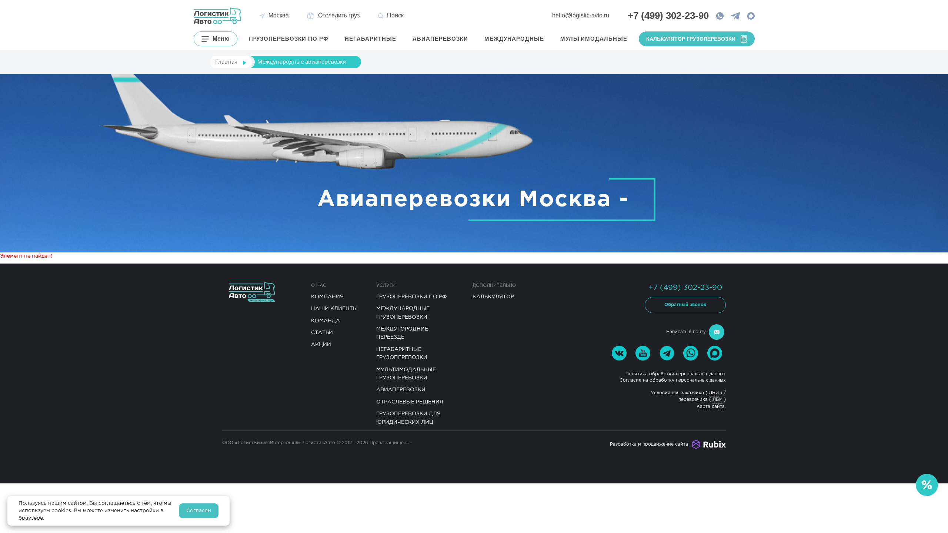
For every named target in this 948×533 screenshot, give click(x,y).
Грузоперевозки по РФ (411, 297)
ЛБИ (714, 393)
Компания (327, 297)
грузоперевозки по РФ (288, 39)
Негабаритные (371, 39)
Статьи (322, 333)
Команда (325, 321)
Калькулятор (493, 297)
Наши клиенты (334, 308)
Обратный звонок (685, 305)
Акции (321, 344)
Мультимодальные (594, 39)
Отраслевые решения (409, 402)
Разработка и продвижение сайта (649, 444)
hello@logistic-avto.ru (580, 15)
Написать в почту (686, 332)
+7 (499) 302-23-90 (685, 287)
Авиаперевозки (440, 39)
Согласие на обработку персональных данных (673, 380)
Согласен (198, 511)
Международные (514, 39)
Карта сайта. (711, 407)
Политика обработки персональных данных (675, 374)
